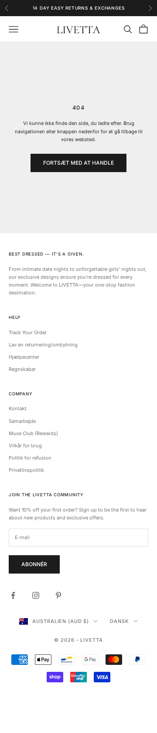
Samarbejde (22, 421)
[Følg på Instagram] (35, 595)
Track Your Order (28, 332)
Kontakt (18, 408)
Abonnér (34, 564)
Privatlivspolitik (26, 470)
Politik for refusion (30, 458)
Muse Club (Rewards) (33, 433)
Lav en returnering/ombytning (43, 345)
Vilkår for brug (25, 446)
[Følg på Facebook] (13, 595)
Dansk (119, 621)
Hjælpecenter (24, 357)
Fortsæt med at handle (78, 162)
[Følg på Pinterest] (58, 595)
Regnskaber (22, 369)
